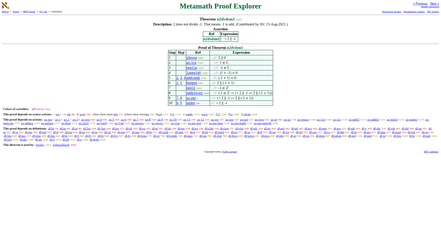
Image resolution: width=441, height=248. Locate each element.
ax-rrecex (157, 123)
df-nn (38, 139)
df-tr (192, 132)
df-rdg (280, 136)
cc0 (160, 114)
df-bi (51, 128)
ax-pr (274, 119)
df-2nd (217, 136)
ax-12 (200, 119)
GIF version (433, 11)
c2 (218, 114)
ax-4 (99, 119)
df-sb (168, 128)
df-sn (82, 132)
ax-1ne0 (102, 123)
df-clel (239, 128)
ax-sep (229, 119)
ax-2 (66, 119)
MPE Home (29, 11)
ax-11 (186, 119)
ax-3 (75, 119)
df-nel (281, 128)
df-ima (381, 132)
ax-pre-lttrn (216, 123)
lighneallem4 (61, 145)
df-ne (267, 128)
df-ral (294, 128)
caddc (189, 114)
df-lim (7, 136)
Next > (434, 3)
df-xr (383, 136)
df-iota (36, 136)
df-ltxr (397, 136)
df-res (367, 132)
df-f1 (88, 136)
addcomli (193, 78)
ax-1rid (119, 123)
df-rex (308, 128)
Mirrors (5, 11)
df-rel (299, 132)
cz (231, 114)
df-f (76, 136)
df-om (203, 136)
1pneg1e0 (194, 73)
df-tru (115, 128)
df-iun (135, 132)
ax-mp (191, 98)
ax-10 (173, 119)
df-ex (142, 128)
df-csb (391, 128)
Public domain (229, 151)
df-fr (259, 132)
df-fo (101, 136)
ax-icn (337, 119)
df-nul (42, 132)
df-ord (411, 132)
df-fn (65, 136)
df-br (149, 132)
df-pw (68, 132)
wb (69, 114)
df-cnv (313, 132)
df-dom (320, 136)
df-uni (121, 132)
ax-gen (85, 119)
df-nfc (253, 128)
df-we (272, 132)
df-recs (265, 136)
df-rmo (323, 128)
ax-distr (66, 123)
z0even (192, 57)
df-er (293, 136)
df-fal (129, 128)
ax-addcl (354, 119)
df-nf (155, 128)
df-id (205, 132)
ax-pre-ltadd (238, 123)
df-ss (15, 132)
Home (16, 11)
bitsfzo (40, 145)
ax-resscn (303, 119)
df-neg (8, 139)
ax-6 (123, 119)
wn (57, 114)
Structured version (391, 11)
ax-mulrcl (412, 119)
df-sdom (336, 136)
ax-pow (259, 119)
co (147, 114)
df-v (364, 128)
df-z (79, 139)
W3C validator (431, 151)
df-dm (340, 132)
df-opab (163, 132)
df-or (75, 128)
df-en (306, 136)
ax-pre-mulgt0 (262, 123)
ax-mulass (47, 123)
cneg (205, 114)
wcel (82, 114)
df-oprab (172, 136)
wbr (115, 114)
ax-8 (148, 119)
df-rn (354, 132)
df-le (412, 136)
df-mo (181, 128)
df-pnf (352, 136)
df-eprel (219, 132)
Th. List (43, 11)
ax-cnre (175, 123)
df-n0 (65, 139)
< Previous (420, 3)
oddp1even (195, 93)
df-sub (426, 136)
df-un (418, 128)
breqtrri (192, 83)
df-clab (209, 128)
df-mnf (368, 136)
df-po (234, 132)
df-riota (142, 136)
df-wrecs (249, 136)
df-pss (28, 132)
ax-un (287, 119)
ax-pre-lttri (194, 123)
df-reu (337, 128)
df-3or (87, 128)
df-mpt (179, 132)
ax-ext (215, 119)
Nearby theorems (430, 6)
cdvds (247, 114)
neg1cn (192, 68)
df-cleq (224, 128)
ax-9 (160, 119)
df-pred (396, 132)
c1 (172, 114)
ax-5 (111, 119)
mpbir (191, 103)
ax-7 (136, 119)
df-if (55, 132)
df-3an (101, 128)
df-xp (286, 132)
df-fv (128, 136)
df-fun (51, 136)
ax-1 (58, 119)
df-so (247, 132)
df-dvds (94, 139)
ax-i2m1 (84, 123)
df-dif (405, 128)
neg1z (191, 88)
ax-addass (27, 123)
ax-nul (244, 119)
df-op (107, 132)
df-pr (95, 132)
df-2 (52, 139)
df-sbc (377, 128)
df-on (425, 132)
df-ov (156, 136)
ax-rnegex (137, 123)
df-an (63, 128)
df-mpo (188, 136)
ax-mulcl (392, 119)
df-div (23, 139)
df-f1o (114, 136)
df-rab (351, 128)
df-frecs (232, 136)
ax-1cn (191, 63)
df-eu (195, 128)
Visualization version (414, 11)
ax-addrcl (373, 119)
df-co (327, 132)
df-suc (22, 136)
